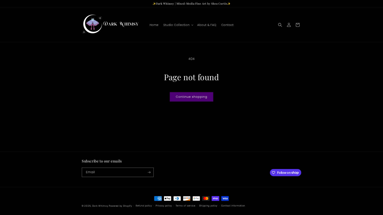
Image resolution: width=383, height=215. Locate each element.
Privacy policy (164, 205)
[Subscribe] (149, 172)
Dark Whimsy (100, 205)
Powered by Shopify (120, 205)
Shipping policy (208, 205)
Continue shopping (191, 97)
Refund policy (144, 205)
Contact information (233, 205)
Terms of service (185, 205)
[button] (178, 25)
